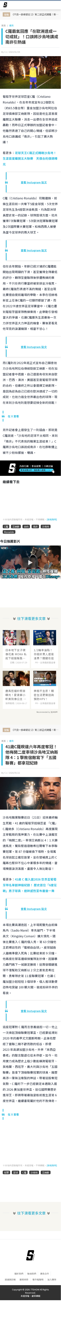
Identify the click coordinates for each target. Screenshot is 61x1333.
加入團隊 (51, 1279)
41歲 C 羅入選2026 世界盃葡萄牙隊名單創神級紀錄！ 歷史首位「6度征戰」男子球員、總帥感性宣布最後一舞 (30, 885)
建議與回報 (10, 1279)
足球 (15, 1172)
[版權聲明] (52, 519)
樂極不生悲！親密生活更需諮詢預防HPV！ (44, 695)
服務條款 (24, 1279)
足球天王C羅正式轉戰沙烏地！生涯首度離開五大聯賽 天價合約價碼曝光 (30, 158)
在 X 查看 (13, 416)
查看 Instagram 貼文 (34, 182)
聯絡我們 (31, 1273)
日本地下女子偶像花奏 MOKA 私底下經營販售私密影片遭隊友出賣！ (16, 654)
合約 (26, 526)
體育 (11, 25)
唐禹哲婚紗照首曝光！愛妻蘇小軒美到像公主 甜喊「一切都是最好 (15, 695)
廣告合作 (44, 1273)
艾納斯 (15, 526)
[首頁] (30, 1255)
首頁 (3, 25)
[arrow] (5, 5)
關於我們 (19, 1273)
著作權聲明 (37, 1279)
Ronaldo (9, 532)
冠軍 (6, 1172)
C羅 (6, 526)
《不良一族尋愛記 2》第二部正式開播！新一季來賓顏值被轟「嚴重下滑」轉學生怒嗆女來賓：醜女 (35, 14)
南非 (35, 526)
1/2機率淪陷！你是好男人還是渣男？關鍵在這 (44, 654)
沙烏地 (45, 526)
